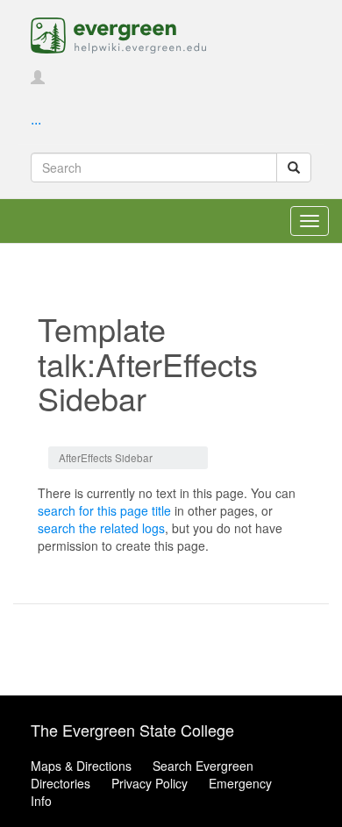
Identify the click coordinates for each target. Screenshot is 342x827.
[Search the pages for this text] (293, 167)
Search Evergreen (203, 765)
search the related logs (101, 528)
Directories (60, 783)
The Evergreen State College (132, 729)
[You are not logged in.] (38, 78)
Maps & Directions (81, 765)
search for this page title (104, 510)
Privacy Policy (149, 783)
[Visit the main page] (118, 33)
